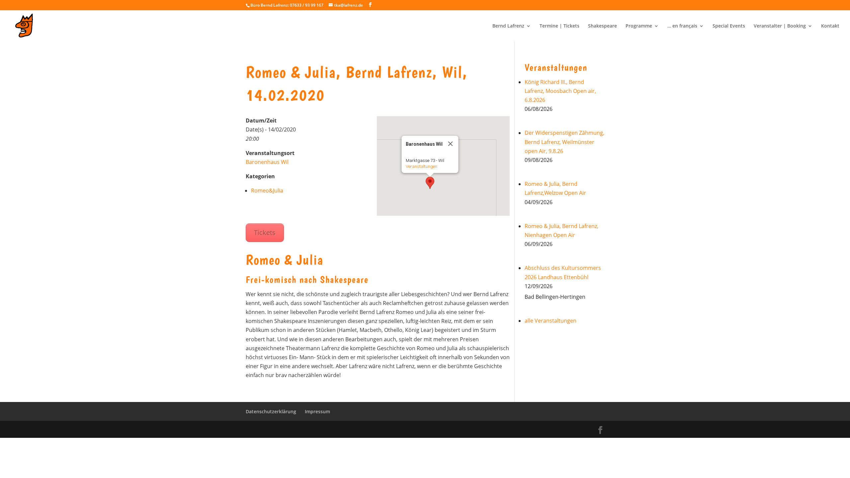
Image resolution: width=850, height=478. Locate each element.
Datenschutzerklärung (271, 411)
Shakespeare (602, 26)
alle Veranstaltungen (550, 320)
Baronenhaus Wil (267, 162)
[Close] (451, 144)
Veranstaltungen (421, 166)
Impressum (317, 411)
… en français (682, 26)
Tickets (265, 232)
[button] (430, 183)
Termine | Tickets (559, 26)
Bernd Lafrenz (508, 26)
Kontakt (830, 26)
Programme (639, 26)
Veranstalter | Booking (780, 26)
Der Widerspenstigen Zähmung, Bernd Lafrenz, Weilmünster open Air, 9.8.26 (564, 141)
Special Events (729, 26)
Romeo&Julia (267, 190)
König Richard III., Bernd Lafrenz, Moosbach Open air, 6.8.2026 (560, 91)
